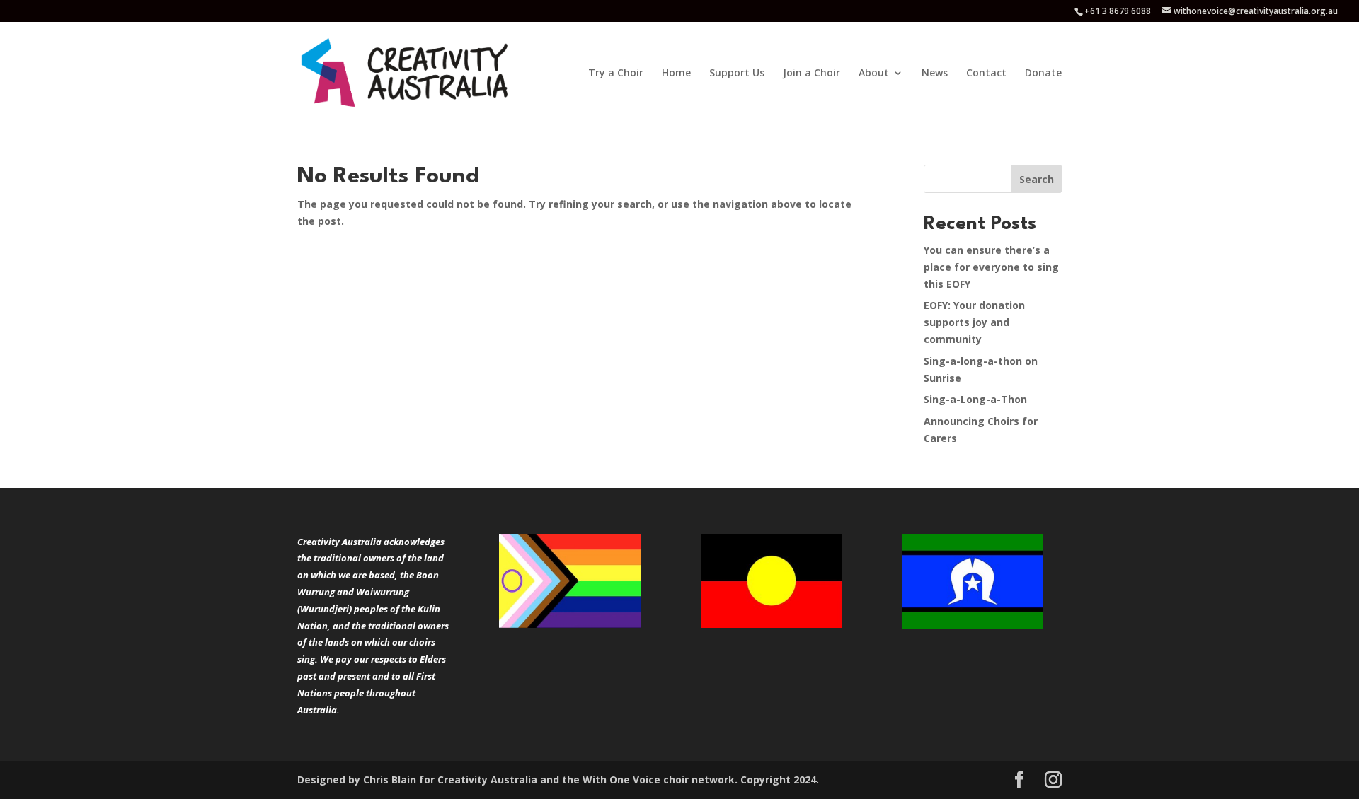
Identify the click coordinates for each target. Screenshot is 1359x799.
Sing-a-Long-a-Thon (975, 399)
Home (676, 73)
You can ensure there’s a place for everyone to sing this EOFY (991, 267)
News (935, 73)
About (874, 73)
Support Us (736, 73)
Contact (986, 73)
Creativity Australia (487, 779)
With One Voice (621, 779)
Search (1036, 179)
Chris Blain (389, 779)
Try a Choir (615, 73)
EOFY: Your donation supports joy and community (974, 322)
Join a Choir (811, 73)
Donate (1043, 73)
